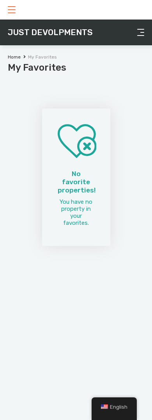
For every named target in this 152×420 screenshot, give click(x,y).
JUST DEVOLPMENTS (50, 32)
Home (14, 57)
